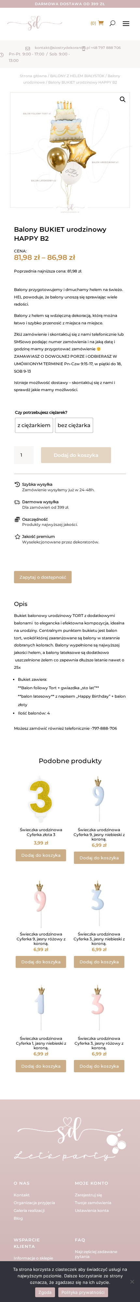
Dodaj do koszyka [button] (41, 855)
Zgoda (44, 1292)
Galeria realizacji (29, 1210)
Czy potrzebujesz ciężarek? (41, 412)
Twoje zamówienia (93, 1202)
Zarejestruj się (88, 1194)
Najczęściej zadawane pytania (96, 1254)
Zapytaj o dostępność (43, 577)
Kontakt (22, 1194)
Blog (18, 1218)
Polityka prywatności (83, 1292)
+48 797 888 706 (106, 47)
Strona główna (33, 76)
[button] (123, 99)
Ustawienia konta (92, 1210)
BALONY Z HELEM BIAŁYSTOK (77, 76)
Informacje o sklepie (33, 1258)
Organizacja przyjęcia (34, 1202)
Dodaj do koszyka (76, 455)
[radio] (34, 425)
